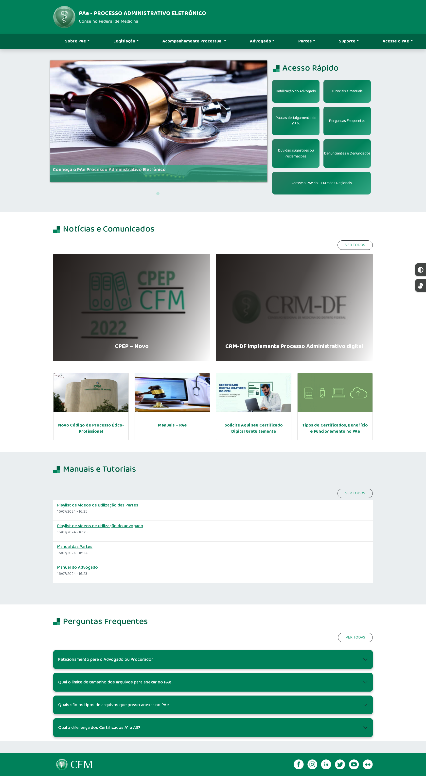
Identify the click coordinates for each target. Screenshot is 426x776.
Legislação (124, 41)
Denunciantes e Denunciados (347, 153)
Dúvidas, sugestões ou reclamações (296, 153)
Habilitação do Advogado (296, 91)
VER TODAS (355, 637)
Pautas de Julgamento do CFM (296, 121)
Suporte (347, 41)
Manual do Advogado (77, 567)
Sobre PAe (75, 41)
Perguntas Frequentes (347, 121)
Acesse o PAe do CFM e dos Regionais (321, 183)
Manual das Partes (74, 546)
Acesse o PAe (396, 41)
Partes (305, 41)
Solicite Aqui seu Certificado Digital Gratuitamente (254, 428)
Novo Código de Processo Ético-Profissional (91, 428)
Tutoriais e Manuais (347, 91)
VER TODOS (355, 245)
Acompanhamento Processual (192, 41)
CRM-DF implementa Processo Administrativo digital (294, 346)
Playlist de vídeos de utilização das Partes (97, 505)
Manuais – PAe (172, 425)
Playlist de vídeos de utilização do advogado (100, 526)
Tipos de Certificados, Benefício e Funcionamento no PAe (335, 428)
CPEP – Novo (132, 346)
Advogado (260, 41)
